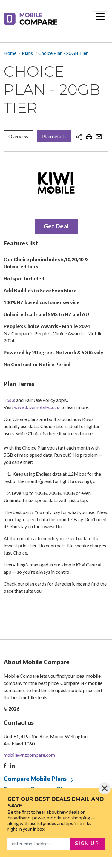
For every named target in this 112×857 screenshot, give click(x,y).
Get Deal (56, 226)
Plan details (54, 136)
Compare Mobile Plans (35, 778)
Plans (27, 53)
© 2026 (11, 708)
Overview (18, 136)
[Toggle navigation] (100, 16)
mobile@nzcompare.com (29, 755)
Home (10, 53)
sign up (87, 843)
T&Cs (9, 400)
